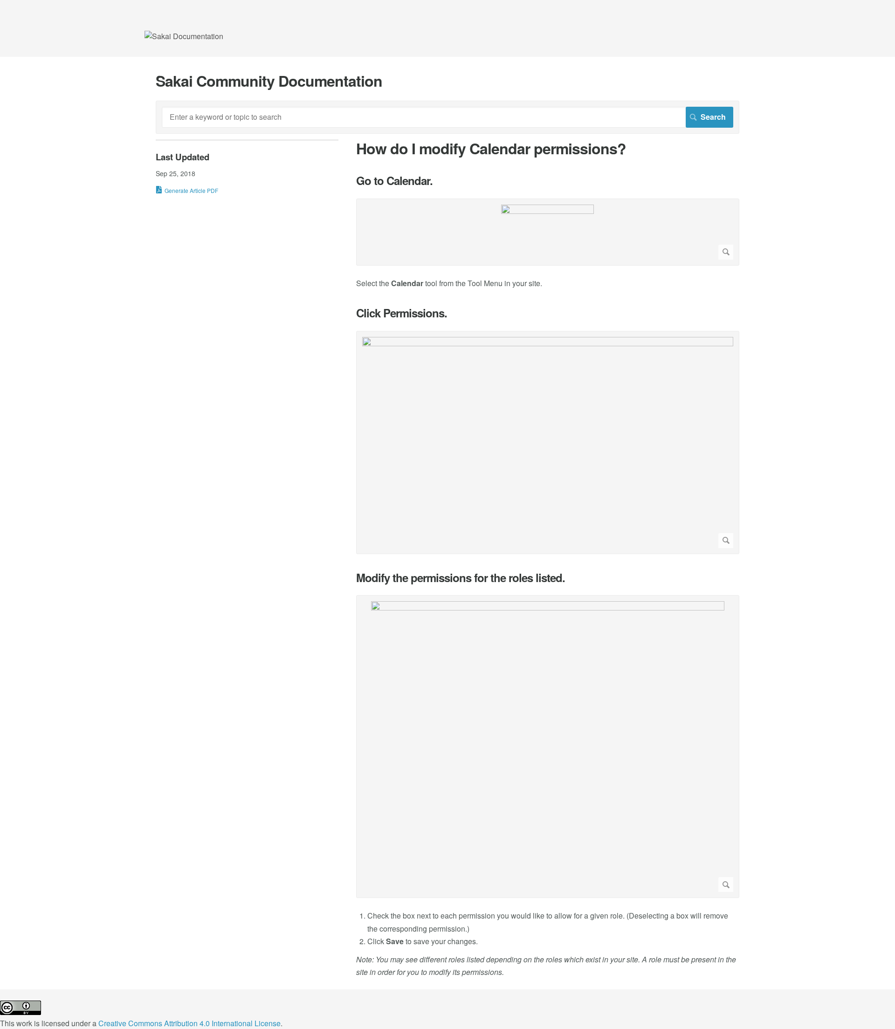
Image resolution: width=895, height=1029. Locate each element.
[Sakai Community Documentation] (184, 36)
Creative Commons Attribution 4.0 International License (189, 1023)
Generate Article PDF (191, 190)
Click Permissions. (401, 313)
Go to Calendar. (394, 180)
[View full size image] (547, 232)
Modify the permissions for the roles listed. (460, 577)
